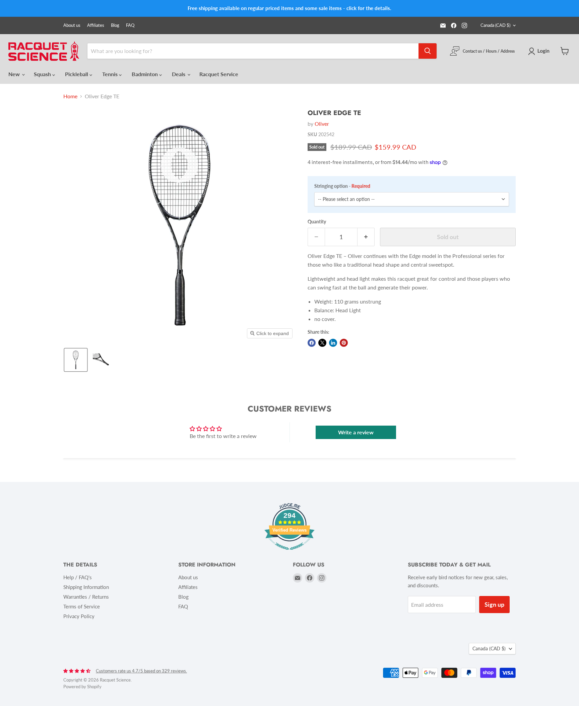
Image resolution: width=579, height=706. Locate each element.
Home (70, 96)
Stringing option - (342, 186)
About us (71, 25)
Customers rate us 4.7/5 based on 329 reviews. (141, 670)
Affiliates (95, 25)
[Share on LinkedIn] (333, 343)
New (14, 74)
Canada (495, 25)
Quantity (317, 221)
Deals (179, 74)
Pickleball (77, 74)
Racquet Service (218, 74)
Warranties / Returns (86, 597)
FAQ (130, 25)
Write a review (356, 432)
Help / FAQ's (77, 577)
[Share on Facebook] (312, 343)
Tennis (110, 74)
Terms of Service (81, 606)
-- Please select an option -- (346, 199)
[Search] (428, 51)
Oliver (322, 123)
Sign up (494, 604)
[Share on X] (322, 343)
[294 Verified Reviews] (289, 553)
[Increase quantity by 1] (366, 237)
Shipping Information (86, 587)
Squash (43, 74)
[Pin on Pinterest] (344, 343)
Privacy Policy (78, 616)
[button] (540, 51)
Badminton (145, 74)
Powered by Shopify (82, 686)
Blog (115, 25)
